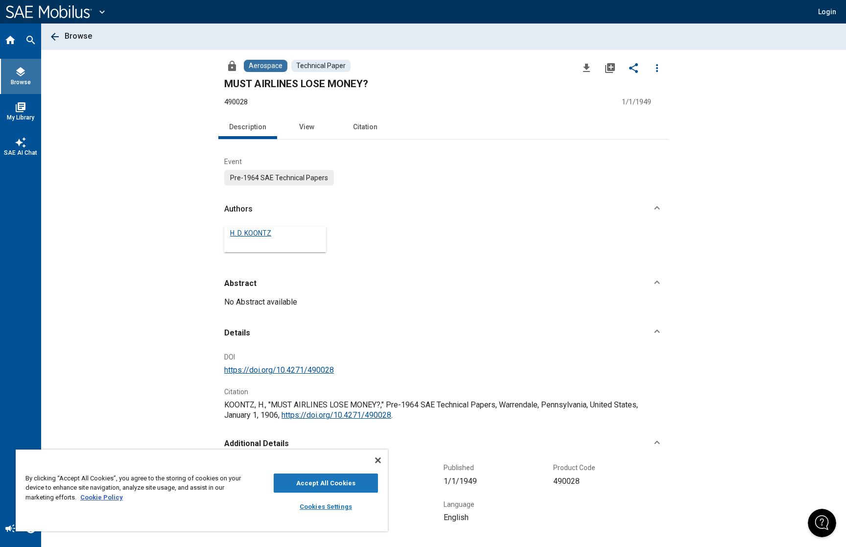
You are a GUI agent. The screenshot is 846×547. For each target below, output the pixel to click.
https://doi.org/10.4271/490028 (279, 370)
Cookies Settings (326, 506)
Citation (365, 127)
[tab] (10, 41)
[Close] (378, 460)
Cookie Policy (101, 497)
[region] (202, 490)
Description (247, 127)
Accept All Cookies (325, 483)
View (306, 127)
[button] (443, 209)
